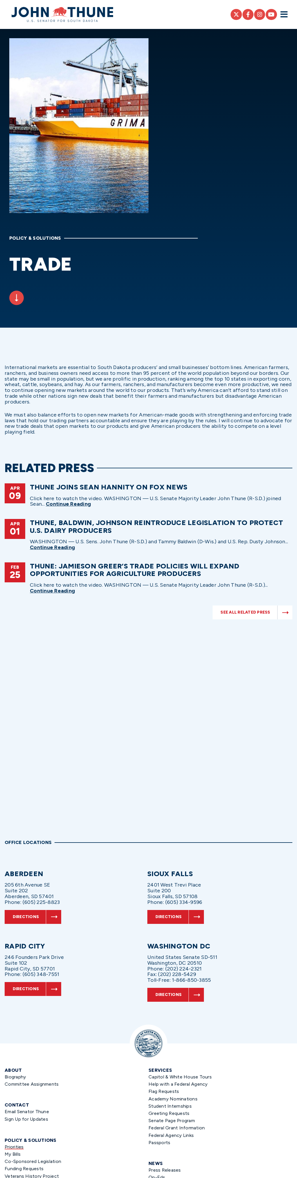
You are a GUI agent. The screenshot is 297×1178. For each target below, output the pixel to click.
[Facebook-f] (247, 14)
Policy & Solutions (31, 1140)
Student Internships (170, 1106)
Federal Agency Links (171, 1135)
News (155, 1163)
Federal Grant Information (176, 1128)
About (13, 1070)
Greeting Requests (168, 1113)
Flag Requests (163, 1091)
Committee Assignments (32, 1084)
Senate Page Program (171, 1120)
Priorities (14, 1147)
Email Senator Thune (27, 1111)
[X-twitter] (236, 14)
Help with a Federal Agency (178, 1084)
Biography (15, 1077)
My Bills (13, 1154)
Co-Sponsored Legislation (33, 1161)
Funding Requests (24, 1168)
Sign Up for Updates (26, 1119)
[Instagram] (259, 14)
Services (160, 1070)
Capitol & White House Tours (180, 1077)
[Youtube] (271, 14)
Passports (159, 1142)
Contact (17, 1105)
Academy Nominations (173, 1099)
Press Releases (164, 1170)
